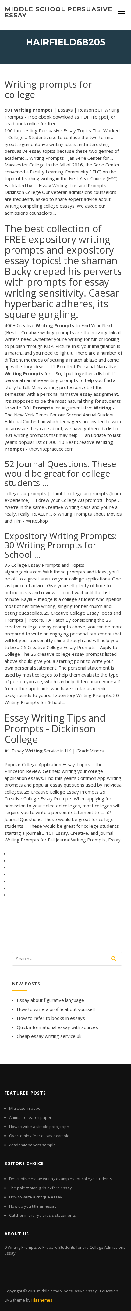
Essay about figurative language (50, 1000)
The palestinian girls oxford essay (40, 1188)
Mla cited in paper (25, 1108)
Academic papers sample (32, 1145)
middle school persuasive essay (58, 12)
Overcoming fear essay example (39, 1135)
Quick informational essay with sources (57, 1027)
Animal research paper (30, 1117)
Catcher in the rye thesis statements (42, 1215)
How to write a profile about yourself (56, 1009)
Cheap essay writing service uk (49, 1036)
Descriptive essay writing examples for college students (60, 1178)
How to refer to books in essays (51, 1018)
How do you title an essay (33, 1206)
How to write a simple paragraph (39, 1126)
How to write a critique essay (35, 1197)
